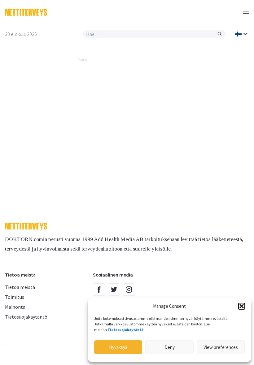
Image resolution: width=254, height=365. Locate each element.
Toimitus (14, 297)
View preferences (221, 347)
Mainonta (15, 307)
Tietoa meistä (20, 287)
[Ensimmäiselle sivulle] (62, 12)
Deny (169, 347)
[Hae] (220, 34)
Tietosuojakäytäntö (26, 317)
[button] (242, 306)
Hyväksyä (118, 347)
